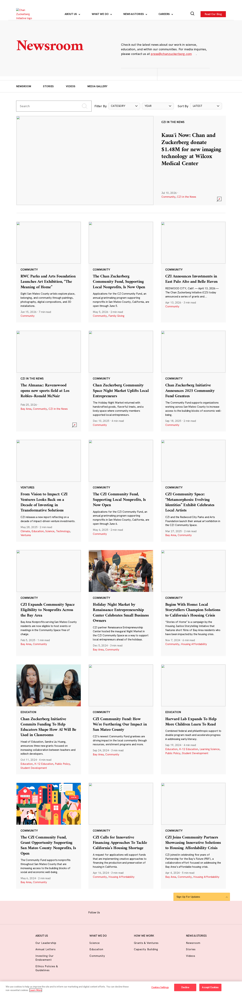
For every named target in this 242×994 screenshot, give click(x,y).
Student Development (34, 768)
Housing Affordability (194, 644)
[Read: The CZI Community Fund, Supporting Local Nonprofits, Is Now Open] (121, 490)
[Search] (192, 14)
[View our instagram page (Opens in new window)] (116, 912)
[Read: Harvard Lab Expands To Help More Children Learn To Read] (193, 719)
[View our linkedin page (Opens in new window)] (133, 912)
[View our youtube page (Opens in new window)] (151, 912)
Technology (63, 531)
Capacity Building (146, 949)
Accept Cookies (210, 987)
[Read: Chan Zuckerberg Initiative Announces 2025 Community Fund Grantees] (193, 381)
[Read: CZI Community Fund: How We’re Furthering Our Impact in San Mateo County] (121, 719)
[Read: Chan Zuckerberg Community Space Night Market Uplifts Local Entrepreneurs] (121, 381)
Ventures (26, 535)
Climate (25, 531)
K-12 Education (43, 763)
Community (168, 196)
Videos (70, 86)
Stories (48, 86)
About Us (71, 14)
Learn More (36, 990)
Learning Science (210, 749)
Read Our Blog (213, 14)
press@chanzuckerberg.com (171, 54)
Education (38, 531)
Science (49, 531)
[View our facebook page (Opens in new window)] (107, 912)
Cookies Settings (160, 987)
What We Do (100, 14)
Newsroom (23, 86)
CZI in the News (186, 196)
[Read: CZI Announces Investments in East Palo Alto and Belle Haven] (193, 272)
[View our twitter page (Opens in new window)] (142, 912)
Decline (185, 987)
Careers (164, 14)
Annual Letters (45, 949)
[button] (124, 106)
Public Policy (62, 763)
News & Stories (134, 14)
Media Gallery (97, 86)
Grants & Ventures (146, 943)
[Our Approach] (26, 14)
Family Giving (116, 315)
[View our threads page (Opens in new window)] (125, 912)
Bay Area (26, 408)
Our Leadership (45, 943)
